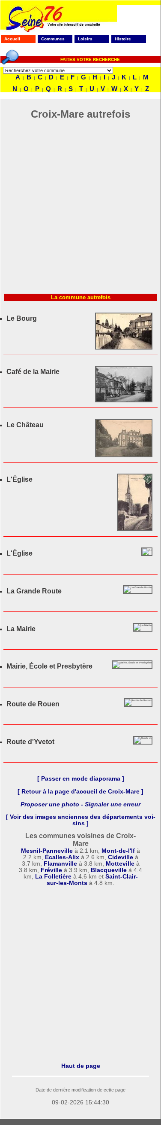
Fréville (51, 870)
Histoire (123, 38)
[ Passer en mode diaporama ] (80, 778)
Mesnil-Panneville (47, 851)
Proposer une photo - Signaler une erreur (80, 804)
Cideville (120, 857)
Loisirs (85, 38)
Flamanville (60, 863)
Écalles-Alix (62, 857)
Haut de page (80, 1065)
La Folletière (53, 876)
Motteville (120, 863)
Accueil (12, 38)
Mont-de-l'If (118, 851)
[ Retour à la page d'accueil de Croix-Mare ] (80, 791)
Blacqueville (109, 870)
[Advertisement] (80, 209)
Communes (53, 38)
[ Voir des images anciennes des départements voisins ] (80, 820)
